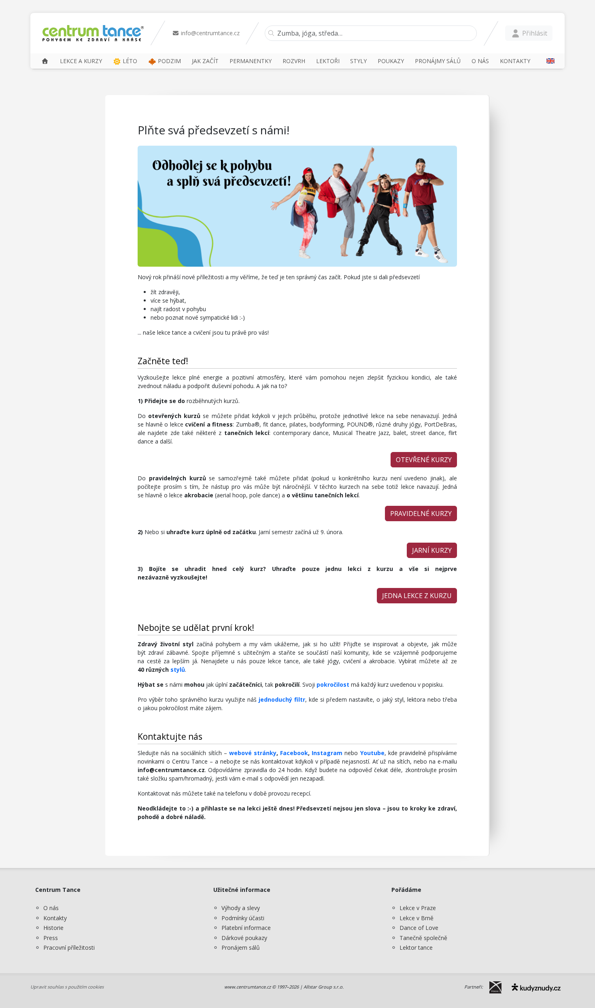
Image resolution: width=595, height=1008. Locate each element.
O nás (51, 908)
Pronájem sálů (240, 947)
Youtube (372, 753)
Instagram (328, 753)
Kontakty (55, 918)
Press (50, 938)
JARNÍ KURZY (432, 550)
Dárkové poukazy (244, 938)
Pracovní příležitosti (69, 947)
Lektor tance (416, 947)
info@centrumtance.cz (209, 33)
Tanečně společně (423, 938)
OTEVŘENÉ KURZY (424, 459)
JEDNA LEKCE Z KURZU (417, 595)
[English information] (548, 60)
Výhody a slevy (240, 908)
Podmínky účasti (242, 918)
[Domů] (45, 60)
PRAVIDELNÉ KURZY (421, 513)
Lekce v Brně (417, 918)
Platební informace (246, 928)
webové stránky (252, 753)
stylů (177, 669)
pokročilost (333, 684)
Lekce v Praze (418, 908)
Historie (53, 928)
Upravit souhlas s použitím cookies (67, 987)
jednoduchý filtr (281, 699)
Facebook (294, 753)
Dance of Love (419, 928)
